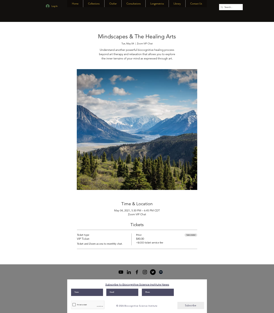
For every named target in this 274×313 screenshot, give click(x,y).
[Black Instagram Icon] (145, 272)
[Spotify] (161, 272)
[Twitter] (153, 272)
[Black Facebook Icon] (137, 272)
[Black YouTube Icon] (121, 272)
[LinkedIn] (129, 272)
